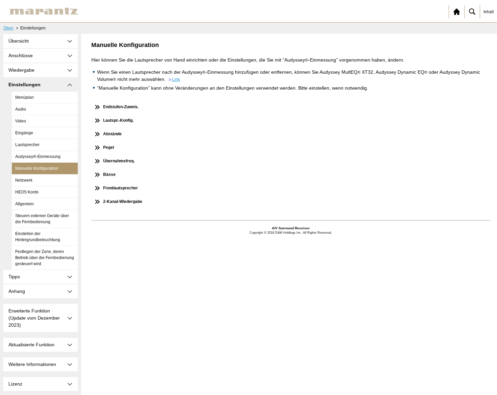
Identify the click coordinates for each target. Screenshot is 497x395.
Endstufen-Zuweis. (121, 106)
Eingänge (24, 133)
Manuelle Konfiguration (36, 168)
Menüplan (24, 97)
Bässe (109, 174)
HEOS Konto (27, 192)
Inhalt (488, 11)
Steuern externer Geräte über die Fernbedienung (42, 218)
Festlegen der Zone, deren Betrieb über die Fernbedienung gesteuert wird (44, 257)
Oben (8, 28)
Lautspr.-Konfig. (118, 120)
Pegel (108, 147)
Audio (20, 109)
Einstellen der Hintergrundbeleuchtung (37, 236)
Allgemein (24, 204)
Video (20, 121)
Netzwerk (23, 180)
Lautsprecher (27, 144)
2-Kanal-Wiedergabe (122, 201)
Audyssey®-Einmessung (38, 156)
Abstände (112, 134)
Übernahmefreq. (119, 161)
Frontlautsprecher (120, 188)
